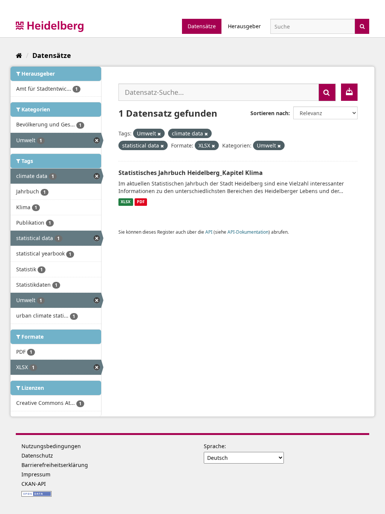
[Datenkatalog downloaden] (349, 92)
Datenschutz (37, 455)
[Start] (19, 55)
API (208, 232)
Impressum (35, 474)
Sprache (214, 446)
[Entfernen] (159, 134)
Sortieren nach (269, 113)
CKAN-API (33, 483)
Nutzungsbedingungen (51, 446)
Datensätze (202, 26)
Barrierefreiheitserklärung (54, 464)
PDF (141, 202)
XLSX (125, 202)
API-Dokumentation (247, 232)
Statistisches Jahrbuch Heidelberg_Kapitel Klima (190, 173)
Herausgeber (244, 26)
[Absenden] (362, 26)
